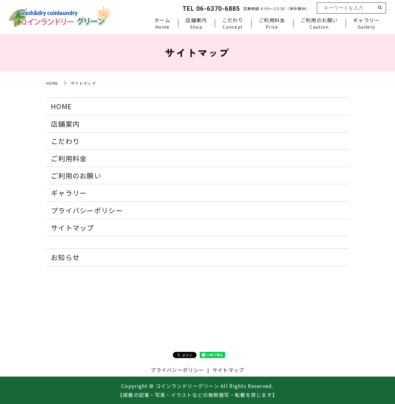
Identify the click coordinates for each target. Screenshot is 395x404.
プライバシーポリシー (87, 210)
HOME (52, 83)
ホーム (162, 23)
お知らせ (65, 257)
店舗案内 (196, 23)
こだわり (232, 23)
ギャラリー (366, 23)
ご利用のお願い (319, 23)
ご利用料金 (272, 23)
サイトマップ (72, 227)
